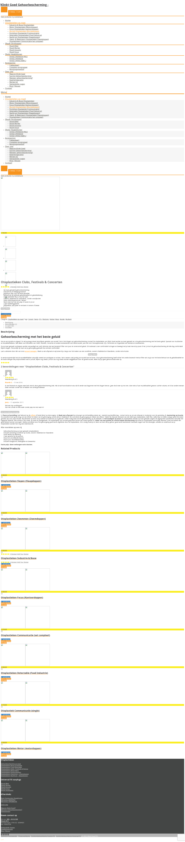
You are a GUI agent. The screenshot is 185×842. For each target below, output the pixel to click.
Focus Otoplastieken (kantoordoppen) (23, 29)
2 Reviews (13, 287)
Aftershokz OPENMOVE (9, 801)
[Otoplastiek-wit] (10, 270)
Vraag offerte (5, 308)
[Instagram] (6, 834)
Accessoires (10, 63)
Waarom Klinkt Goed (17, 74)
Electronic (45, 319)
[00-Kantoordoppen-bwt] (10, 306)
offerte (33, 415)
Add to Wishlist (6, 316)
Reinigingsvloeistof (16, 69)
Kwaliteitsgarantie (16, 80)
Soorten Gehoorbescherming (20, 76)
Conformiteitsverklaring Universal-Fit (68, 836)
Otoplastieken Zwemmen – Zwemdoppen (15, 774)
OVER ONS (4, 805)
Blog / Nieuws (14, 86)
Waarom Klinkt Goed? (8, 808)
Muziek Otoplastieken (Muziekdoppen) (24, 31)
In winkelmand (5, 314)
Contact (8, 88)
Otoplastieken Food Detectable (11, 767)
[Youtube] (4, 834)
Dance (36, 319)
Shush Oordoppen (13, 43)
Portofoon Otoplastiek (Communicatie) (24, 33)
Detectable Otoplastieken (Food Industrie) (25, 35)
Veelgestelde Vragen (8, 827)
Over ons (9, 71)
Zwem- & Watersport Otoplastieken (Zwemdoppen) (29, 39)
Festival (52, 319)
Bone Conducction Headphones (11, 798)
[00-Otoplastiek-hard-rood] (30, 230)
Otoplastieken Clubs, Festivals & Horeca (14, 769)
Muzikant (68, 319)
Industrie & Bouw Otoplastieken (21, 25)
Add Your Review (22, 287)
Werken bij (13, 82)
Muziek (62, 319)
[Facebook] (2, 834)
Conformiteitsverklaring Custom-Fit (43, 836)
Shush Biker (14, 46)
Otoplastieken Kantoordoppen (11, 772)
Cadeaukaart (14, 65)
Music (57, 319)
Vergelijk (3, 317)
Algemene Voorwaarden (9, 836)
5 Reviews (13, 554)
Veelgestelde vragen (17, 84)
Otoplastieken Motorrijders (10, 770)
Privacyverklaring (24, 836)
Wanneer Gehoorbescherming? (11, 810)
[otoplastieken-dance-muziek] (10, 258)
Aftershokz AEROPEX (8, 800)
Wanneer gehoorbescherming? (21, 78)
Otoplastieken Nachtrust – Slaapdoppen (14, 776)
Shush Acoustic (15, 50)
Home (8, 20)
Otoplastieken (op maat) (16, 319)
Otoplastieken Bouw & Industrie (11, 765)
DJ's (40, 319)
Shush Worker (14, 48)
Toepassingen (5, 811)
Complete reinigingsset (18, 67)
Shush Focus (14, 52)
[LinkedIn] (8, 834)
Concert (30, 319)
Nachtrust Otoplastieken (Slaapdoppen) (24, 37)
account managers (31, 351)
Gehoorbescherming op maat (11, 764)
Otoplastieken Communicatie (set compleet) (26, 41)
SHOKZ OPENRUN (16, 59)
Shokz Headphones (13, 54)
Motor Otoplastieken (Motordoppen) (23, 27)
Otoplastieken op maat (15, 23)
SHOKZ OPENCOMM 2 (17, 61)
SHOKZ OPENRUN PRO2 (18, 57)
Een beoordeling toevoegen (10, 412)
